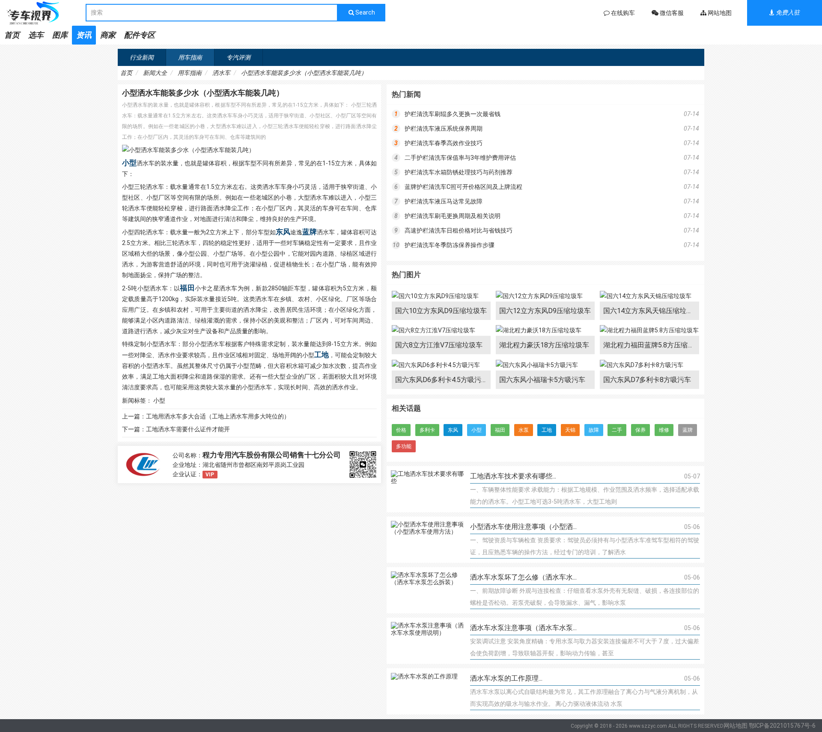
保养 (640, 430)
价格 (401, 430)
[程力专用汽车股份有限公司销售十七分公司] (143, 464)
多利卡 (427, 430)
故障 (594, 430)
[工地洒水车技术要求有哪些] (427, 489)
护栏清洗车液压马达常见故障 (443, 201)
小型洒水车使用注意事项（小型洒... (523, 527)
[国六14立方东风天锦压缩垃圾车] (649, 296)
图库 (60, 34)
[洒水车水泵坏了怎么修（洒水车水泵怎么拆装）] (427, 590)
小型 (129, 162)
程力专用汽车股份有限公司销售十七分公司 (272, 455)
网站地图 (736, 725)
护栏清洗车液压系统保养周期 (443, 128)
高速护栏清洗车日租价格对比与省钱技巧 (458, 230)
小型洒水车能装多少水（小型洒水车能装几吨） (304, 72)
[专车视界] (43, 13)
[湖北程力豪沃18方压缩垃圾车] (545, 330)
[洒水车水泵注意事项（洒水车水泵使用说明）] (427, 641)
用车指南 (190, 57)
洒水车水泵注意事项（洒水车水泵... (523, 628)
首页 (12, 34)
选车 (36, 34)
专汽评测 (238, 57)
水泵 (523, 430)
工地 (321, 354)
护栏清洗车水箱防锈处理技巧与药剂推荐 (458, 172)
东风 (283, 231)
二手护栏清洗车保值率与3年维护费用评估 (460, 157)
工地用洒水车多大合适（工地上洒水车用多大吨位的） (218, 416)
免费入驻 (787, 12)
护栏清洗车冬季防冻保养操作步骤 (449, 245)
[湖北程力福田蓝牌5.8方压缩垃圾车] (649, 330)
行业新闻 (142, 57)
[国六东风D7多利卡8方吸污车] (649, 364)
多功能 (403, 446)
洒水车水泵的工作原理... (506, 678)
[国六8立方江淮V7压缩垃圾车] (441, 330)
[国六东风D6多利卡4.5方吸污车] (441, 364)
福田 (187, 288)
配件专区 (139, 34)
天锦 (570, 430)
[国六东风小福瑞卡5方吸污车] (545, 364)
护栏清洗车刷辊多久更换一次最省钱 (452, 114)
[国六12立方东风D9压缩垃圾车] (545, 296)
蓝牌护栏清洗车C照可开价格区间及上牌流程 (463, 186)
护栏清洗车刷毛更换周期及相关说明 (452, 215)
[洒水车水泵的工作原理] (427, 691)
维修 (664, 430)
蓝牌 (309, 231)
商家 (108, 34)
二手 (617, 430)
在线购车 (622, 12)
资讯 (84, 34)
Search (364, 12)
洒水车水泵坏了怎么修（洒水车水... (523, 577)
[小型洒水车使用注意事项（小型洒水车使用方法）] (427, 540)
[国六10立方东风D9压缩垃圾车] (441, 296)
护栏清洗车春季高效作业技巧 (443, 143)
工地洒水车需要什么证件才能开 (188, 429)
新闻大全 (155, 72)
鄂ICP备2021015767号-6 (782, 725)
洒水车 (221, 72)
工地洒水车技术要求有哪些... (513, 476)
